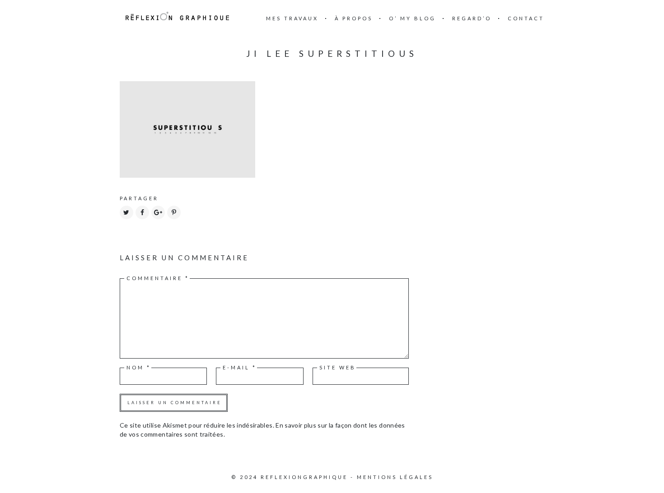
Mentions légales (395, 477)
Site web (337, 367)
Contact (526, 18)
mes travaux (292, 18)
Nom (138, 367)
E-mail (240, 367)
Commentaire (157, 278)
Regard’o (471, 18)
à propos (354, 18)
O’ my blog (412, 18)
